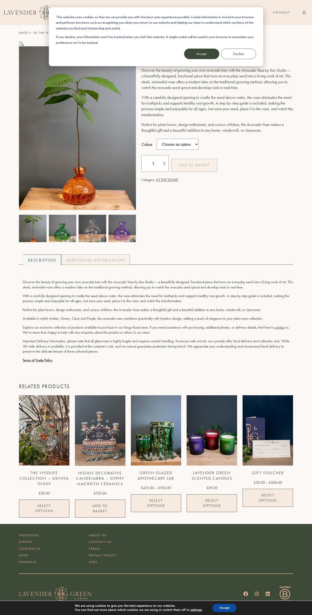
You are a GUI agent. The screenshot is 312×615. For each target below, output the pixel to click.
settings (196, 610)
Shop (23, 33)
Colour (147, 144)
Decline (238, 54)
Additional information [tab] (95, 260)
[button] (21, 43)
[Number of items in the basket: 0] (304, 12)
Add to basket (194, 165)
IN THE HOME (45, 33)
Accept (201, 54)
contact (280, 327)
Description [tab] (42, 260)
